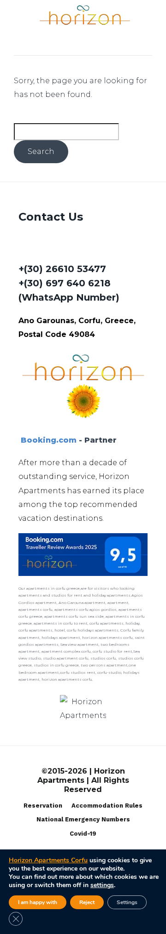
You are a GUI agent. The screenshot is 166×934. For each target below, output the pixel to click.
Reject (87, 902)
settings (102, 885)
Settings (127, 902)
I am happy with (37, 902)
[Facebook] (27, 246)
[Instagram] (51, 246)
